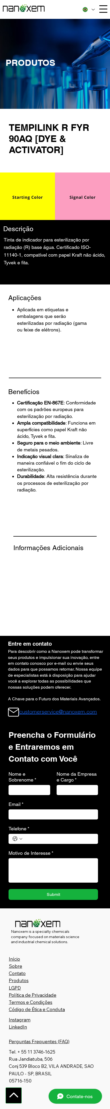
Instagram (19, 1019)
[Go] (14, 1095)
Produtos (19, 980)
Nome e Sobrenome (22, 777)
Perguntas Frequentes (33, 1041)
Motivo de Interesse (31, 853)
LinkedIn (18, 1027)
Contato (17, 973)
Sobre (15, 966)
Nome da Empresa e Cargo (77, 777)
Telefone (19, 828)
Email (16, 804)
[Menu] (103, 9)
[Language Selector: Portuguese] (88, 9)
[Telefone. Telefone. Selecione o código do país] (17, 838)
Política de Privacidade (32, 995)
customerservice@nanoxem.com (58, 711)
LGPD (15, 988)
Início (14, 959)
